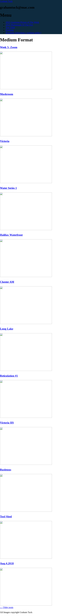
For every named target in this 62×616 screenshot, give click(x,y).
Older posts (6, 607)
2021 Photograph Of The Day (19, 25)
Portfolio (10, 30)
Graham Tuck (6, 1)
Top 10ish (10, 27)
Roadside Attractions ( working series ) (23, 32)
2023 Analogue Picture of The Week (22, 22)
